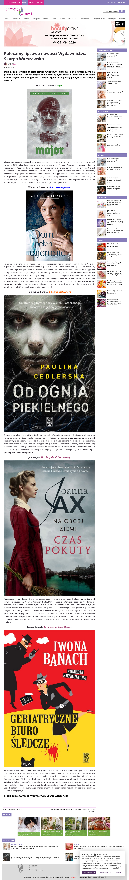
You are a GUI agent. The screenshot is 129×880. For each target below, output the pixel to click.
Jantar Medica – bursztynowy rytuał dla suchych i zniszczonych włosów (113, 212)
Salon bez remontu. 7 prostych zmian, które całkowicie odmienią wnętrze (113, 74)
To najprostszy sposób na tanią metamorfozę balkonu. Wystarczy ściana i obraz (52, 833)
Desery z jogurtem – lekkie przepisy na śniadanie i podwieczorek (114, 292)
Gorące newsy (99, 19)
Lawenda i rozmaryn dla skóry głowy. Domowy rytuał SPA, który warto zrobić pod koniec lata (115, 222)
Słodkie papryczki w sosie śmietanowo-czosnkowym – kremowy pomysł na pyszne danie (115, 283)
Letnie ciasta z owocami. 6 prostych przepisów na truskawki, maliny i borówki (114, 273)
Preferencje (118, 872)
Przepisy (36, 19)
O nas (37, 877)
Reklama (73, 877)
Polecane (6, 815)
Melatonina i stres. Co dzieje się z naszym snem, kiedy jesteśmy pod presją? (114, 116)
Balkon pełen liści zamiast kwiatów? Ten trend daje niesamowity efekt (72, 833)
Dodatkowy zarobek (84, 877)
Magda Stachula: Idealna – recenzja (13, 809)
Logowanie (121, 2)
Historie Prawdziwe (68, 19)
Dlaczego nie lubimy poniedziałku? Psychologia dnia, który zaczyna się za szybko (114, 179)
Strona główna (29, 877)
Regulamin (44, 877)
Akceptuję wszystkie (89, 872)
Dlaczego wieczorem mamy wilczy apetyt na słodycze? (115, 91)
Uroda (6, 19)
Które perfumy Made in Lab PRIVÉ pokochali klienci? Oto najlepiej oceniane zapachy (115, 230)
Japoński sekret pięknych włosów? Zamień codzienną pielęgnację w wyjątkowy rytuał (115, 203)
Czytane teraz (8, 840)
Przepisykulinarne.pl (99, 877)
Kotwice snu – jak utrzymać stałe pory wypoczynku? (27, 834)
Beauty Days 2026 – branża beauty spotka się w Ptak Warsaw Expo (115, 136)
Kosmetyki (84, 19)
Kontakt (66, 877)
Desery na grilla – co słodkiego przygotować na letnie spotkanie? (114, 254)
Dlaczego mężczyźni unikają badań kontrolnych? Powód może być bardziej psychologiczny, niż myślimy (115, 65)
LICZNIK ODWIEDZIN (36, 2)
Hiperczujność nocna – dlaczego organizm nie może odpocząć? (113, 188)
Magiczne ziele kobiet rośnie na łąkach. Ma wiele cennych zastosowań (98, 833)
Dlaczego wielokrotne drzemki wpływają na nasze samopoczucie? (115, 55)
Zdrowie (16, 19)
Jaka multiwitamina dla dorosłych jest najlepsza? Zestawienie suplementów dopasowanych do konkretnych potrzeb (114, 127)
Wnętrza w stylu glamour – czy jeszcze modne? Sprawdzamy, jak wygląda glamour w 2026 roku (114, 103)
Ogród (26, 19)
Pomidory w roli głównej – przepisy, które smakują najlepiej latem (114, 263)
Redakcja (14, 64)
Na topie (112, 19)
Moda (45, 19)
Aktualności (103, 111)
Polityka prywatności (56, 877)
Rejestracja (111, 2)
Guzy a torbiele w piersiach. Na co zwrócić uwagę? (115, 144)
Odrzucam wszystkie (105, 872)
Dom (54, 19)
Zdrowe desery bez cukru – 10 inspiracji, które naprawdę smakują (114, 83)
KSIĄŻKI (24, 2)
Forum (122, 19)
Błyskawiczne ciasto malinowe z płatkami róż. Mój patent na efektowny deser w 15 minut (114, 302)
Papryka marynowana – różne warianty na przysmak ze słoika (113, 244)
